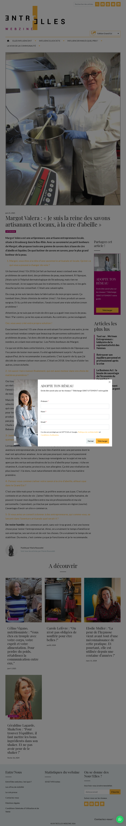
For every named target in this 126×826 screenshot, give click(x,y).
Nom (43, 411)
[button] (120, 819)
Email (44, 422)
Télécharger (102, 441)
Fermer (91, 441)
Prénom (45, 401)
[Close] (109, 382)
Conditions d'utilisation (50, 435)
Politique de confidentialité (88, 432)
